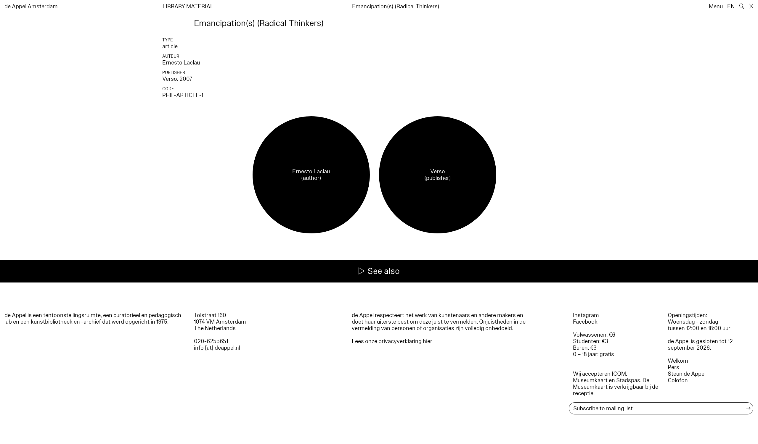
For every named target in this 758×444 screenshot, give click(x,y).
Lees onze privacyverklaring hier (392, 341)
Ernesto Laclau (181, 63)
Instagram (586, 315)
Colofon (678, 380)
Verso (169, 79)
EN (731, 6)
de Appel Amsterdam (31, 6)
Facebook (585, 322)
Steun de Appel (687, 374)
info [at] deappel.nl (217, 348)
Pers (673, 367)
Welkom (678, 361)
